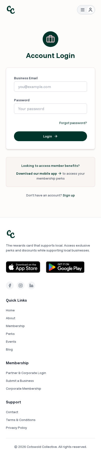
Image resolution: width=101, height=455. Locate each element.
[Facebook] (10, 285)
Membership (15, 326)
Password (22, 100)
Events (11, 341)
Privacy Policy (16, 427)
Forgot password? (73, 123)
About (10, 318)
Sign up (69, 195)
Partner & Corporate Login (26, 373)
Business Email (26, 78)
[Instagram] (21, 285)
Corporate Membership (23, 388)
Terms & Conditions (21, 420)
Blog (9, 349)
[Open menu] (82, 9)
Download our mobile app (36, 173)
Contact (12, 412)
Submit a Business (20, 380)
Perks (10, 333)
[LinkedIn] (31, 285)
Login (47, 136)
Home (10, 310)
